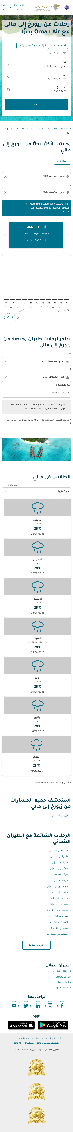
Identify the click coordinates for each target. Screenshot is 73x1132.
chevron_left (68, 235)
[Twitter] (26, 1005)
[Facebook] (61, 1005)
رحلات (42, 129)
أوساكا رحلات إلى (59, 922)
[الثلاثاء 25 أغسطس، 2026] (66, 299)
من (64, 62)
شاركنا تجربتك (63, 977)
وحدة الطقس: (10, 485)
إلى (69, 186)
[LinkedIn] (38, 1005)
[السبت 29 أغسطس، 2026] (42, 299)
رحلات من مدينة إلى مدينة (27, 1038)
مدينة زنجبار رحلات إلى (56, 910)
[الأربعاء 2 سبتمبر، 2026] (18, 299)
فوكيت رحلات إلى (59, 874)
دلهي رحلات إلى (60, 892)
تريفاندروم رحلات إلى (57, 934)
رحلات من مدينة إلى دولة (48, 1043)
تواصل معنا (64, 982)
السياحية (64, 161)
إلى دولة (57, 1038)
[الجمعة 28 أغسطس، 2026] (48, 299)
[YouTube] (14, 1005)
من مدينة (29, 1043)
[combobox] (36, 177)
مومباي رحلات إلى (59, 904)
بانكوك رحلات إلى (59, 856)
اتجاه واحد (61, 45)
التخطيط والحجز (16, 7)
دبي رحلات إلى (61, 880)
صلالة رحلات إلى (59, 898)
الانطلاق (61, 87)
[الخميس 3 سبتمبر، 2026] (12, 299)
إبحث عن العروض (36, 240)
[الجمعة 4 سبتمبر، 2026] (6, 299)
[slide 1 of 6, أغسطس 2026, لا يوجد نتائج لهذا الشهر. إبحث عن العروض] (36, 235)
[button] (32, 46)
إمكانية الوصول (63, 988)
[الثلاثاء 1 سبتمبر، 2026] (24, 299)
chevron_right (5, 235)
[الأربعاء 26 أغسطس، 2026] (60, 299)
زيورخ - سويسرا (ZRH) (54, 66)
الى (64, 75)
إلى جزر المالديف (23, 129)
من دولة (17, 1043)
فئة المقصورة (63, 385)
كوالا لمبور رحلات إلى (57, 886)
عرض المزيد (36, 944)
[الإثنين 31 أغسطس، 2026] (30, 299)
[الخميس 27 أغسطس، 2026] (54, 299)
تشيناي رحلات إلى (58, 928)
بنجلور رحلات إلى (59, 916)
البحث (36, 104)
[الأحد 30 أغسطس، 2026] (36, 299)
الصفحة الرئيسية (62, 129)
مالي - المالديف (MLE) (55, 79)
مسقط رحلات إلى (58, 851)
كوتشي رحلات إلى (59, 868)
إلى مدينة (46, 1038)
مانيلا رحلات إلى (60, 862)
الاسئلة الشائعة (62, 971)
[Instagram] (49, 1005)
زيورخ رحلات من (60, 815)
